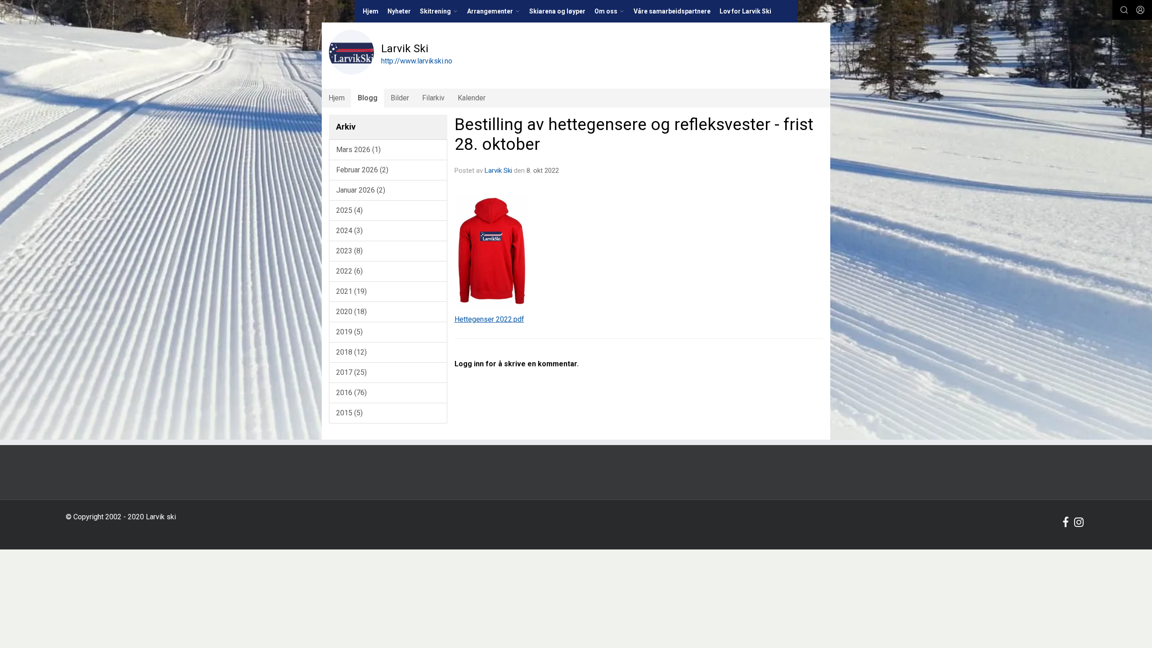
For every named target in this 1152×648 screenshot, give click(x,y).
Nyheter (399, 11)
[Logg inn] (1140, 10)
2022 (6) (349, 271)
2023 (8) (349, 251)
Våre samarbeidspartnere (672, 11)
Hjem (370, 11)
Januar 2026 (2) (360, 190)
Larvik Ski (498, 170)
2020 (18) (351, 311)
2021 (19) (351, 291)
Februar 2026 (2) (362, 170)
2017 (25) (351, 372)
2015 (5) (349, 413)
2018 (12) (351, 352)
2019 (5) (349, 332)
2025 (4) (349, 210)
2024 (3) (349, 230)
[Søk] (1124, 10)
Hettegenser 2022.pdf (489, 319)
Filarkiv (433, 98)
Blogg (368, 98)
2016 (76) (351, 392)
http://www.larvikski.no (416, 61)
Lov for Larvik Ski (745, 11)
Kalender (472, 98)
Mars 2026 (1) (358, 149)
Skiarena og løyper (557, 11)
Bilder (400, 98)
